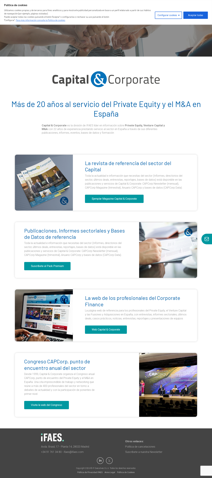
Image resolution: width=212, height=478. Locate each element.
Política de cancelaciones (140, 446)
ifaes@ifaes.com (74, 452)
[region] (106, 12)
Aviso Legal (110, 472)
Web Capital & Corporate (106, 329)
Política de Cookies (126, 472)
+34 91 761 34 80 (51, 452)
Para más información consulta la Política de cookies (40, 20)
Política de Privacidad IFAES (90, 472)
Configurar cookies (167, 15)
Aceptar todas (195, 15)
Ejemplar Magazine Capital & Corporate (114, 198)
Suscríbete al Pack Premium (47, 266)
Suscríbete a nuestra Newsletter (143, 452)
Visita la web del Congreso (46, 405)
